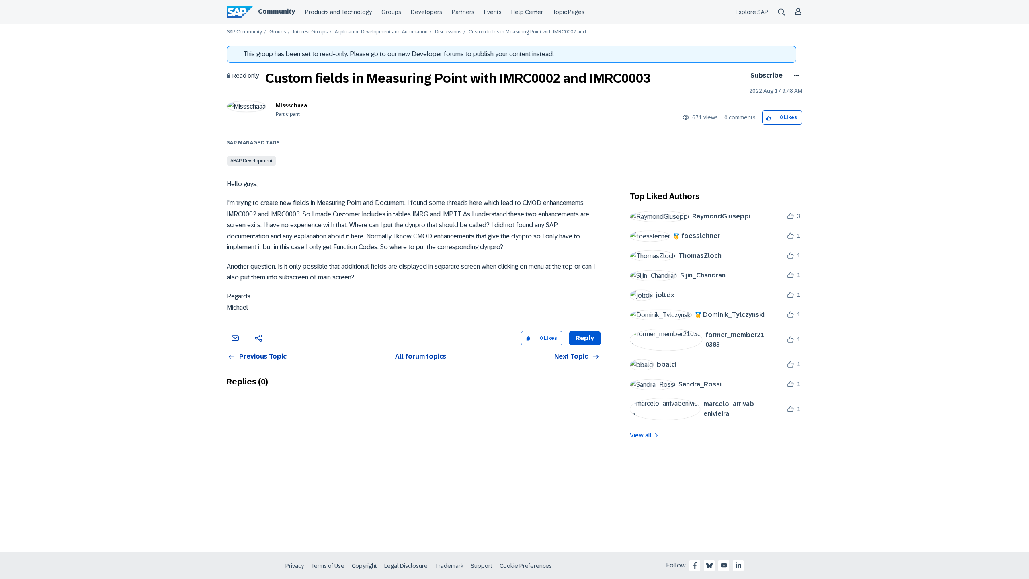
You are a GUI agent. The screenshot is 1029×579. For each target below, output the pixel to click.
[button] (769, 118)
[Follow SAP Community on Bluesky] (709, 565)
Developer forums (438, 54)
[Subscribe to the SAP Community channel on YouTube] (724, 565)
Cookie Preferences (526, 566)
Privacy (294, 566)
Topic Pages (568, 12)
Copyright (364, 566)
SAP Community (244, 32)
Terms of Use (327, 566)
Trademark (449, 566)
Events (493, 12)
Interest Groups (310, 32)
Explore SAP (752, 12)
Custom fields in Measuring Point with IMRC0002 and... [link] (528, 32)
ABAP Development (251, 161)
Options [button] (795, 75)
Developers (426, 12)
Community (276, 11)
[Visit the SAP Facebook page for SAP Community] (695, 565)
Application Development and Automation (381, 32)
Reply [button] (585, 338)
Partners (463, 12)
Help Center (527, 12)
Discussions (448, 32)
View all (641, 435)
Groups (391, 12)
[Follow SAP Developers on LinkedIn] (738, 565)
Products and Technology (338, 12)
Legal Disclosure (406, 566)
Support (481, 566)
